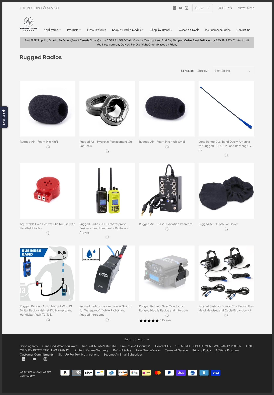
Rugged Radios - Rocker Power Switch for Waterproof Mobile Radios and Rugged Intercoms (105, 310)
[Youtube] (180, 8)
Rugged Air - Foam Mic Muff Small (162, 141)
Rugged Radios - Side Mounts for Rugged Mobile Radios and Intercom (163, 308)
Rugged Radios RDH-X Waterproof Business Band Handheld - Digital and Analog (104, 228)
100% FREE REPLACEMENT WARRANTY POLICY (208, 346)
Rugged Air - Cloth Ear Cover (218, 224)
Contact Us (163, 346)
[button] (4, 117)
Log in (25, 8)
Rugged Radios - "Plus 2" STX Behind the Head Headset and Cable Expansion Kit (226, 308)
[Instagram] (186, 8)
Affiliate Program (227, 350)
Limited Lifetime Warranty (91, 350)
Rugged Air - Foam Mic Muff (39, 141)
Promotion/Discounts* (135, 346)
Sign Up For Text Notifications (78, 354)
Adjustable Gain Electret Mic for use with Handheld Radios (47, 226)
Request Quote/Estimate (99, 346)
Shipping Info (29, 346)
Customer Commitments (37, 354)
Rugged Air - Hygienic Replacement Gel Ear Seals (105, 144)
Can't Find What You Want (60, 346)
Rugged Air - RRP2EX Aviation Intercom (165, 224)
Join (36, 8)
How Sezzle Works (148, 350)
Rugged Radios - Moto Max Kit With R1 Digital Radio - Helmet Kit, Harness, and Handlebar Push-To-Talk (46, 310)
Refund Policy (122, 350)
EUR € (199, 7)
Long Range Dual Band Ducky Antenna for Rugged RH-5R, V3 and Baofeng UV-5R (226, 146)
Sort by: (202, 71)
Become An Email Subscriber (123, 354)
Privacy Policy (201, 350)
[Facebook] (174, 8)
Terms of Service (177, 350)
